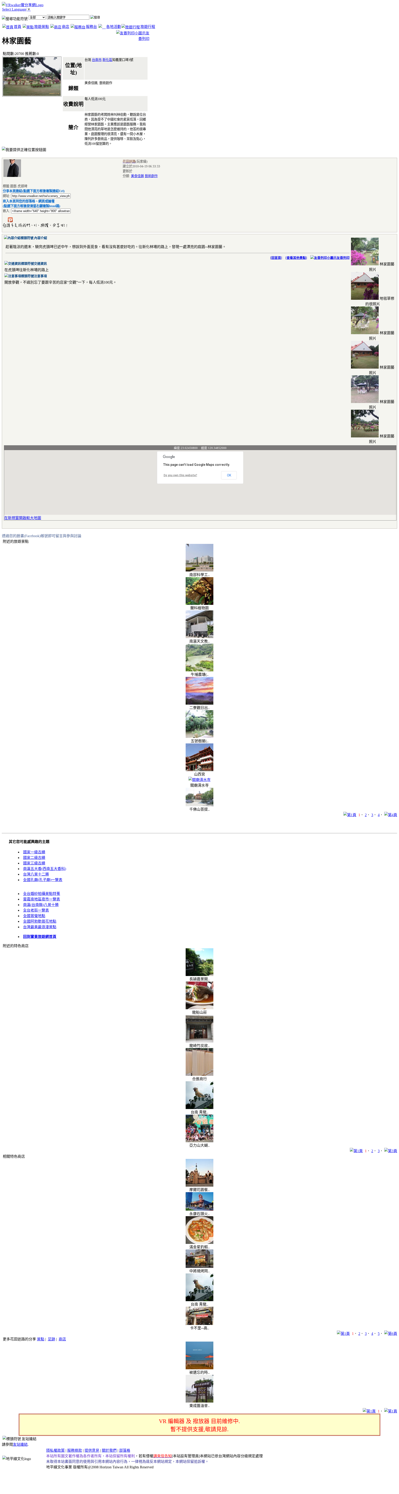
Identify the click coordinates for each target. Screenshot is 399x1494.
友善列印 (343, 258)
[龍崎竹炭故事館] (199, 1041)
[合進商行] (199, 1074)
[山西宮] (199, 770)
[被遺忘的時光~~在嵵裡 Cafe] (199, 1368)
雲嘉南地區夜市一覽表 (41, 899)
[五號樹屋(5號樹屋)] (199, 737)
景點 (40, 1339)
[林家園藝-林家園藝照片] (365, 264)
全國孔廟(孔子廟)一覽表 (42, 880)
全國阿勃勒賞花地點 (39, 921)
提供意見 (92, 1450)
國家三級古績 (34, 863)
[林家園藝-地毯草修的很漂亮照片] (365, 298)
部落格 (124, 1450)
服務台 (91, 27)
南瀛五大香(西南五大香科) (44, 869)
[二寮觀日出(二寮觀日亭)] (199, 703)
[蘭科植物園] (199, 604)
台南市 (97, 60)
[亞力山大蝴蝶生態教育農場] (199, 1141)
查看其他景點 (296, 258)
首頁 (17, 27)
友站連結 (20, 1444)
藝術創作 (151, 176)
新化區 (107, 60)
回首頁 (276, 258)
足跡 (51, 1339)
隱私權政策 (55, 1450)
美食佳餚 (137, 176)
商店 (65, 27)
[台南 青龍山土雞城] (199, 1108)
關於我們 (109, 1450)
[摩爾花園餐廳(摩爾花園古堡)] (199, 1185)
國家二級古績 (34, 858)
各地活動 (113, 27)
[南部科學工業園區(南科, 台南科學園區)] (199, 570)
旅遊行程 (147, 27)
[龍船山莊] (199, 1008)
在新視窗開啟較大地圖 (22, 518)
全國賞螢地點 (34, 916)
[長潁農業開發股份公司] (199, 975)
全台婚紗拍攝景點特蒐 (41, 894)
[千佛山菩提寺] (199, 805)
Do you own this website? (180, 475)
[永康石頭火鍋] (199, 1209)
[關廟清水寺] (199, 780)
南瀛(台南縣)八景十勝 (41, 905)
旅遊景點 (41, 27)
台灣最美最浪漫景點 (39, 927)
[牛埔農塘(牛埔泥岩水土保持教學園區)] (199, 670)
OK (229, 475)
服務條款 (74, 1450)
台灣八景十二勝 (36, 874)
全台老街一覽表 (36, 910)
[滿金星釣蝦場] (199, 1243)
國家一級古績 (34, 852)
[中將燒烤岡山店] (199, 1267)
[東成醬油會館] (199, 1401)
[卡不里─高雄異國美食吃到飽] (199, 1324)
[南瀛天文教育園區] (199, 637)
